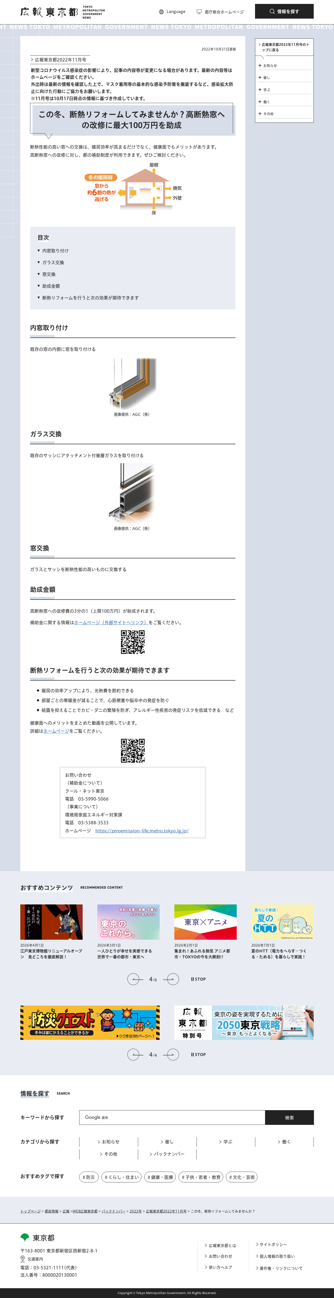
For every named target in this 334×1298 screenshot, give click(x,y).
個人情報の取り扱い (277, 1256)
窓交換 (49, 274)
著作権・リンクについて (281, 1268)
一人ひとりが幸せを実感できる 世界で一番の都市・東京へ (126, 954)
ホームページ (56, 731)
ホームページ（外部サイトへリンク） (111, 622)
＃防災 (88, 1177)
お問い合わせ (220, 1256)
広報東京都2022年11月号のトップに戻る (285, 47)
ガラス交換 (53, 262)
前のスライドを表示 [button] (135, 979)
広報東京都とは (222, 1246)
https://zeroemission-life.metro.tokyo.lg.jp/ (142, 831)
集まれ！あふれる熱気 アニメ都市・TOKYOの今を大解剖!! (202, 954)
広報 (66, 1211)
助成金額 (51, 286)
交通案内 (35, 1259)
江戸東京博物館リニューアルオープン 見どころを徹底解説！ (51, 954)
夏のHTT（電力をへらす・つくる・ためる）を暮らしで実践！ (279, 954)
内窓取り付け (55, 251)
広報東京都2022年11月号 (60, 60)
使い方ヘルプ (220, 1267)
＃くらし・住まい (121, 1177)
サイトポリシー (273, 1245)
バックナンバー (113, 1211)
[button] (284, 11)
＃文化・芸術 (241, 1177)
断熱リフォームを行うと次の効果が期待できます (90, 298)
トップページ (30, 1211)
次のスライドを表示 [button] (171, 979)
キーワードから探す (42, 1117)
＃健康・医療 (160, 1177)
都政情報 (51, 1211)
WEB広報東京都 (85, 1211)
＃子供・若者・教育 (201, 1177)
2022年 (136, 1211)
